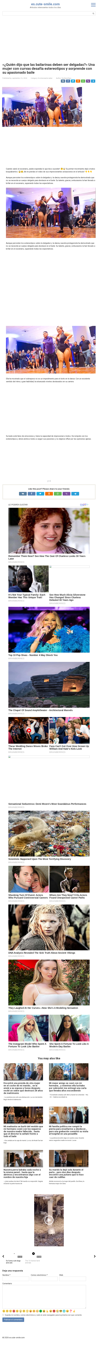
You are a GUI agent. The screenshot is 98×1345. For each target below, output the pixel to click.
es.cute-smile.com (45, 4)
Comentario (7, 1283)
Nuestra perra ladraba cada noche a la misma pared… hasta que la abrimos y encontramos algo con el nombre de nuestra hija (22, 1173)
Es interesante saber (45, 78)
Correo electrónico (39, 1275)
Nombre (6, 1275)
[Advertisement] (49, 38)
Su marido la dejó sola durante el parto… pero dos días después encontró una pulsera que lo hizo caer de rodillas (66, 1173)
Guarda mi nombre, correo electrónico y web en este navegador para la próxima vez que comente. (43, 1315)
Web (61, 1275)
